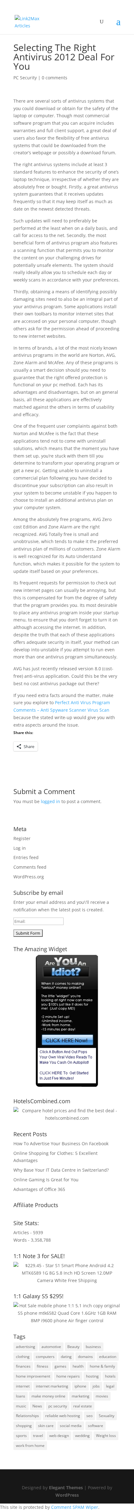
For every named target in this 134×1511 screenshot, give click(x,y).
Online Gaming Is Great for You (46, 1180)
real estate (82, 1406)
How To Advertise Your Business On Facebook (60, 1143)
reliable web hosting (62, 1415)
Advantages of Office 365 (39, 1189)
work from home (30, 1445)
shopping (24, 1425)
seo (89, 1415)
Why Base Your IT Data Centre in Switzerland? (61, 1170)
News (37, 1406)
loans (20, 1396)
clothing (23, 1356)
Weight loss (106, 1435)
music (21, 1406)
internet (23, 1386)
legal (110, 1386)
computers (45, 1356)
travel (38, 1435)
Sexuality (106, 1415)
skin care (46, 1425)
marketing (80, 1396)
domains (85, 1356)
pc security (57, 1406)
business (93, 1346)
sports (21, 1435)
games (60, 1366)
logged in (50, 801)
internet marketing (52, 1386)
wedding (82, 1435)
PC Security (25, 78)
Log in (19, 848)
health (78, 1366)
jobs (96, 1386)
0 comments (54, 78)
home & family (102, 1366)
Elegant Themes (66, 1487)
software (95, 1425)
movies (102, 1396)
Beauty (73, 1346)
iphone (80, 1386)
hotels (110, 1376)
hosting (92, 1376)
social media (71, 1425)
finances (23, 1366)
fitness (42, 1366)
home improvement (33, 1376)
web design (59, 1435)
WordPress (67, 1495)
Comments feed (29, 867)
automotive (51, 1346)
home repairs (68, 1376)
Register (22, 838)
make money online (48, 1396)
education (107, 1356)
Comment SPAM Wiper (74, 1507)
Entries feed (26, 857)
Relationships (27, 1415)
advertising (25, 1346)
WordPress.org (28, 877)
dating (66, 1356)
